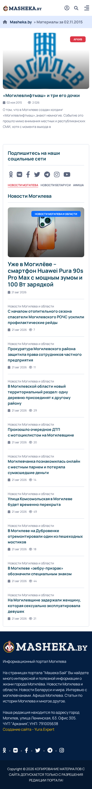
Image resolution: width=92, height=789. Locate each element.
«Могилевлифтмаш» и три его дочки (41, 95)
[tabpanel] (46, 407)
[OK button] (11, 174)
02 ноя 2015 (14, 103)
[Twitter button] (37, 174)
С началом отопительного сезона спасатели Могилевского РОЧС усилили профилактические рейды (46, 317)
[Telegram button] (47, 174)
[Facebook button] (26, 750)
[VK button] (19, 174)
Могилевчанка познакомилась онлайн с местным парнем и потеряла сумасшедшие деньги (44, 467)
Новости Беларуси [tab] (56, 185)
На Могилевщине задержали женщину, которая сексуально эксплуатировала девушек (44, 605)
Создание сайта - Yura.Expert (28, 729)
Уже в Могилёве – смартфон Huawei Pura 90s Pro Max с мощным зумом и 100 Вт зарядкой (45, 274)
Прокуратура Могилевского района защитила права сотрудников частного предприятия (45, 354)
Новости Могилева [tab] (23, 185)
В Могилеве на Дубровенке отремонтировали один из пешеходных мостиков (45, 536)
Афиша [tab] (78, 185)
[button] (86, 8)
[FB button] (28, 174)
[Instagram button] (57, 174)
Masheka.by (21, 22)
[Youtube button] (66, 174)
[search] (78, 8)
